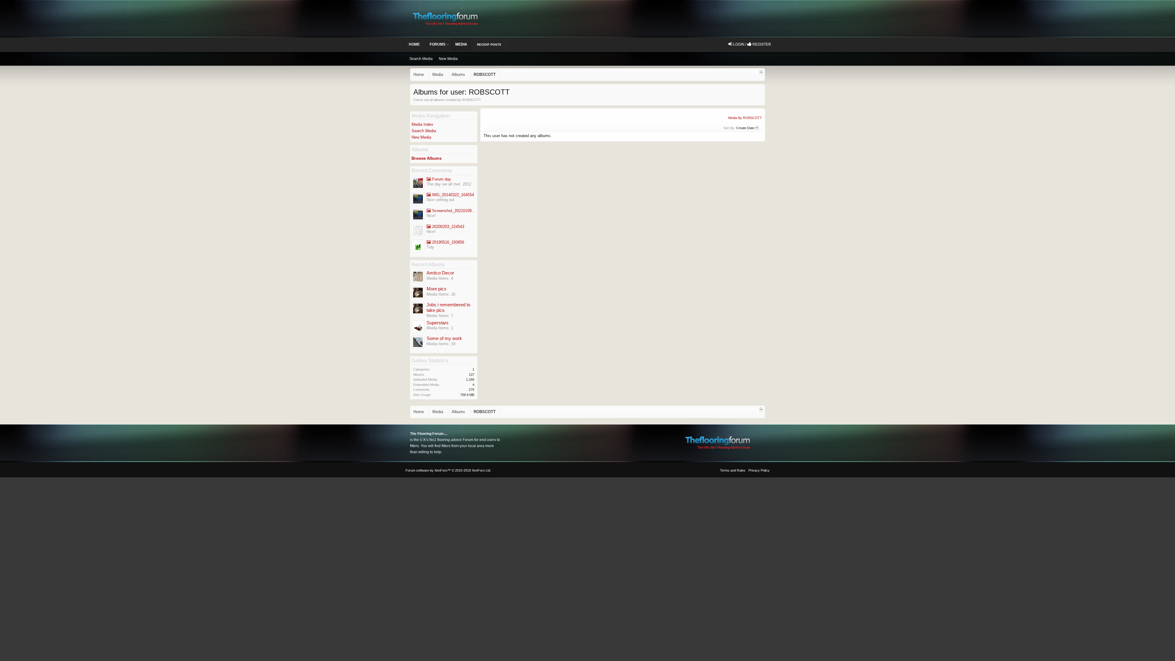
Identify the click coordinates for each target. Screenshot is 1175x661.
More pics (436, 288)
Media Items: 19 (441, 344)
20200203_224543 (447, 226)
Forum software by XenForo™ (448, 470)
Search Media (424, 131)
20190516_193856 (447, 242)
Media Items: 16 (441, 294)
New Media (421, 137)
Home (414, 44)
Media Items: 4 (440, 278)
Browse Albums (427, 158)
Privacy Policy (759, 470)
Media (461, 44)
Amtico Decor (440, 273)
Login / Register (751, 44)
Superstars (438, 322)
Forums (438, 44)
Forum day (441, 179)
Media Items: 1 (440, 328)
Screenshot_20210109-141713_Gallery (453, 210)
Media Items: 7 (440, 315)
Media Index (422, 124)
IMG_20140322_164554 (452, 194)
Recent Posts (489, 44)
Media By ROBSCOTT (745, 118)
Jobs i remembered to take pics (448, 307)
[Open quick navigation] (761, 72)
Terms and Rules (732, 470)
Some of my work (444, 338)
